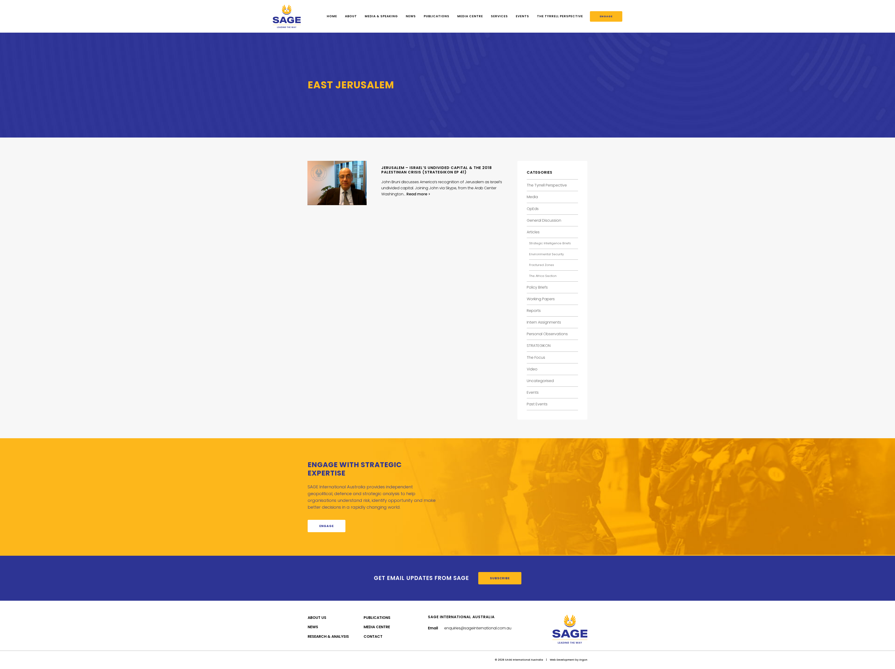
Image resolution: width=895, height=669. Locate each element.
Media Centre (470, 16)
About (351, 16)
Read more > (418, 194)
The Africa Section (543, 276)
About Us (317, 617)
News (411, 16)
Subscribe (500, 578)
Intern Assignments (544, 322)
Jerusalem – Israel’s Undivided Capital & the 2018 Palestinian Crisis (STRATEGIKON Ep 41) (436, 170)
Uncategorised (540, 380)
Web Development (562, 660)
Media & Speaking (381, 16)
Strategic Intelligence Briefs (550, 243)
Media (532, 197)
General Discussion (544, 220)
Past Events (537, 404)
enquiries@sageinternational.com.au (477, 628)
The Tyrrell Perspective (560, 16)
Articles (533, 232)
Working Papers (541, 299)
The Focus (536, 357)
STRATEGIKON (539, 345)
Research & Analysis (328, 636)
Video (532, 369)
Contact (373, 636)
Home (332, 16)
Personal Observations (547, 334)
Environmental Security (546, 254)
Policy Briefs (537, 287)
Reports (534, 310)
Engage (606, 16)
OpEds (533, 208)
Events (522, 16)
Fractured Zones (541, 265)
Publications (436, 16)
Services (499, 16)
